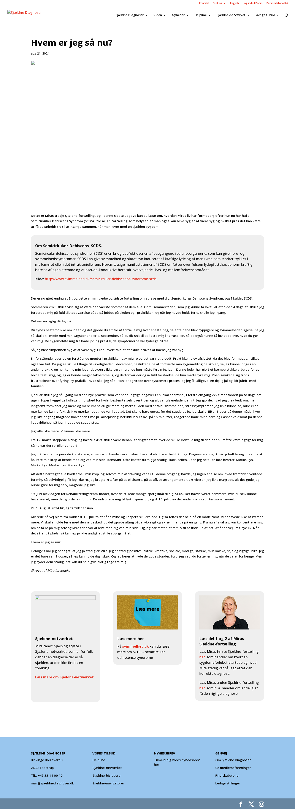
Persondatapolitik (277, 3)
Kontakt (204, 3)
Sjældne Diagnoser (130, 15)
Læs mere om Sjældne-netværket (64, 677)
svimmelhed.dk (135, 646)
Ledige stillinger (227, 783)
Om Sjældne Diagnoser (233, 760)
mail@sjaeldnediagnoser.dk (52, 783)
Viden (158, 15)
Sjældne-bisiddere (106, 775)
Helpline (201, 15)
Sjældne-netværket (231, 15)
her (202, 657)
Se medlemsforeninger (233, 767)
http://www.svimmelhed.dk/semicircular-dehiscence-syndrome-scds (101, 278)
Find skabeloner (227, 775)
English (234, 3)
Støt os (217, 3)
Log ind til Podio (253, 3)
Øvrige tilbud (265, 15)
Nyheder (178, 15)
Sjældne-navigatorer (108, 783)
